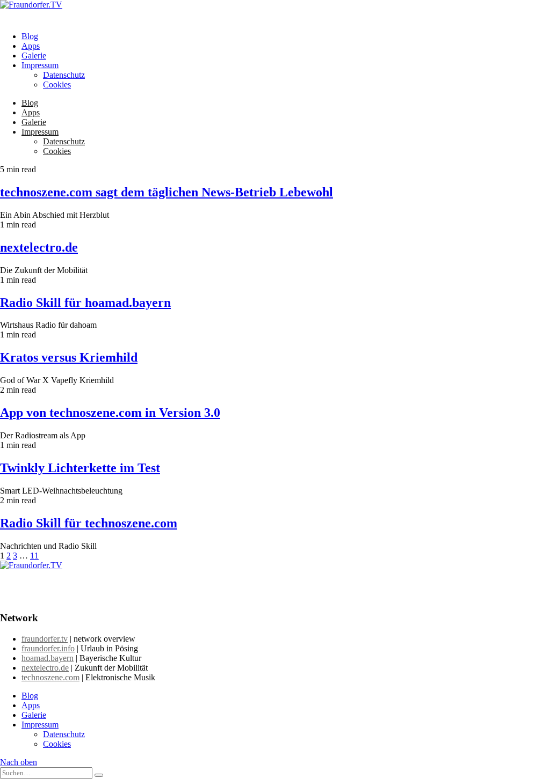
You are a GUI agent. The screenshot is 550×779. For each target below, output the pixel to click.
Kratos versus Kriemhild (69, 357)
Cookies (57, 84)
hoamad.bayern (47, 658)
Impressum (40, 65)
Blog (29, 36)
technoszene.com (50, 677)
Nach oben (18, 762)
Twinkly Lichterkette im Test (80, 468)
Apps (30, 45)
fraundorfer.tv (44, 638)
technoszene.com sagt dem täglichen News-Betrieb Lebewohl (166, 192)
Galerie (33, 55)
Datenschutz (64, 74)
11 (34, 555)
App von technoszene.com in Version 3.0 (110, 413)
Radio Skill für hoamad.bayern (85, 303)
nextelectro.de (39, 247)
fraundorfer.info (48, 648)
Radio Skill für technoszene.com (88, 523)
